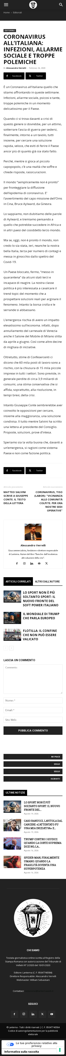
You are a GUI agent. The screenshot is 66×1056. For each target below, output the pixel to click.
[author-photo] (33, 540)
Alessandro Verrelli (16, 68)
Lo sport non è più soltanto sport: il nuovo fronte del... (42, 806)
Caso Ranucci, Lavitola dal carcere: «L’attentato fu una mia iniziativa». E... (43, 824)
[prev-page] (6, 648)
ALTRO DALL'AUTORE (47, 581)
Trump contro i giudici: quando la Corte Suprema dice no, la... (42, 843)
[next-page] (11, 648)
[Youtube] (51, 1014)
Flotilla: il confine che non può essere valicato (40, 635)
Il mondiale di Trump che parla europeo (41, 616)
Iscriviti (55, 778)
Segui (57, 764)
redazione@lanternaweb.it (39, 991)
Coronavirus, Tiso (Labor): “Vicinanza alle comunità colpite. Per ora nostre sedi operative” (48, 501)
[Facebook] (18, 564)
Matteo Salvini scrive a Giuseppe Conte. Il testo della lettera (16, 497)
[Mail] (40, 564)
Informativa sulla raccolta (21, 1051)
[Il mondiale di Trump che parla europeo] (12, 618)
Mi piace (55, 756)
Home (7, 12)
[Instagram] (26, 564)
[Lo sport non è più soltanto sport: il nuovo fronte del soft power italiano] (12, 597)
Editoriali (17, 12)
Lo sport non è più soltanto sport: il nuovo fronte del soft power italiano (40, 599)
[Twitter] (48, 564)
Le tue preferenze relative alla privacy (36, 1044)
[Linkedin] (33, 564)
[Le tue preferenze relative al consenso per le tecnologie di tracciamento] (59, 1050)
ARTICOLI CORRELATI (18, 581)
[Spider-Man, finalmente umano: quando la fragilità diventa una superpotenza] (12, 862)
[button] (6, 4)
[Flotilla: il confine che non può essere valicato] (12, 635)
